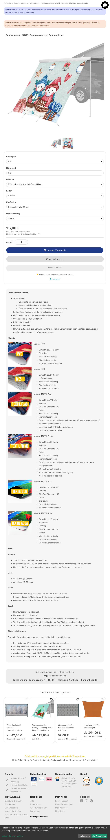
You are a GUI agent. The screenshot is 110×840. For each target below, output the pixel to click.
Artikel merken (56, 259)
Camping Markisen (21, 3)
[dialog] (55, 832)
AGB (32, 801)
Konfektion (11, 202)
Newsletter (60, 811)
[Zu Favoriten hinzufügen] (26, 699)
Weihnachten (35, 3)
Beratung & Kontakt (13, 801)
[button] (13, 92)
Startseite (7, 3)
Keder (9, 191)
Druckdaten (10, 804)
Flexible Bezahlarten (16, 785)
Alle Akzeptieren (99, 836)
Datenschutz (35, 804)
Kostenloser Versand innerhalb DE (16, 790)
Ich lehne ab (84, 836)
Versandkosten (24, 232)
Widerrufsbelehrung (38, 808)
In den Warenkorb (57, 250)
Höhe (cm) (11, 168)
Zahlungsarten (11, 808)
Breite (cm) (11, 156)
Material (10, 179)
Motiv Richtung (13, 213)
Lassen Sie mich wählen (12, 836)
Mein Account (61, 808)
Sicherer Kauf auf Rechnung (15, 780)
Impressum (35, 811)
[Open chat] (105, 5)
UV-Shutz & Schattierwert (16, 814)
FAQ (7, 818)
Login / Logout (61, 801)
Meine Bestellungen (63, 804)
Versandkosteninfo (13, 811)
